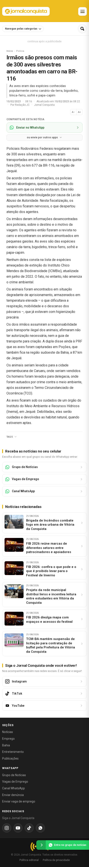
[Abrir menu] (82, 11)
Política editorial (29, 860)
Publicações (10, 758)
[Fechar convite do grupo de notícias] (41, 845)
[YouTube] (17, 827)
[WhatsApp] (40, 827)
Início (9, 51)
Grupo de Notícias (14, 775)
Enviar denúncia (13, 795)
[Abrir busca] (82, 28)
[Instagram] (6, 827)
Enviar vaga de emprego (18, 801)
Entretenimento (13, 752)
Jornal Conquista (44, 104)
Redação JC (22, 104)
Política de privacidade (56, 860)
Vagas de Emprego (15, 781)
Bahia (6, 745)
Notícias (7, 732)
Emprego (8, 738)
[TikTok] (29, 827)
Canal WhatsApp (13, 788)
